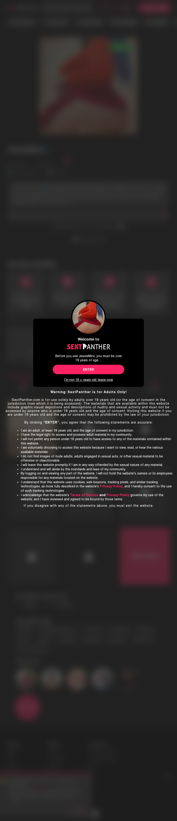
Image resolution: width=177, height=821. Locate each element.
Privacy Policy (118, 495)
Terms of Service (84, 495)
